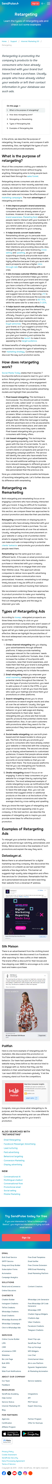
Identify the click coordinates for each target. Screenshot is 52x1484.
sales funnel (32, 176)
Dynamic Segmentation (37, 1367)
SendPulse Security (10, 1458)
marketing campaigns (12, 197)
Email (5, 1253)
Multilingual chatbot (13, 1180)
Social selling (10, 1190)
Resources (8, 1390)
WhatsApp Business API (11, 1319)
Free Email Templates (36, 1257)
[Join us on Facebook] (4, 1473)
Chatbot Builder (8, 1299)
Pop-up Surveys (34, 1347)
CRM (4, 1347)
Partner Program (34, 1419)
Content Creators (35, 1286)
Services (7, 1335)
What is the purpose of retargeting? (24, 110)
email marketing (13, 677)
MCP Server (33, 1402)
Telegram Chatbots (35, 1330)
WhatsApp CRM (34, 1310)
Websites (6, 1355)
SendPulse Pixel (34, 1343)
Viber (4, 1367)
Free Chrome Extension (37, 1265)
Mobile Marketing (12, 1194)
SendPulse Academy (10, 1394)
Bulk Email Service (9, 1257)
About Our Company (13, 1376)
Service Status (8, 1402)
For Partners (10, 1415)
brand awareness (14, 217)
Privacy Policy (8, 1451)
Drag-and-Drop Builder (11, 1265)
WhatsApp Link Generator (38, 1299)
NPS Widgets (33, 1351)
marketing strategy (16, 351)
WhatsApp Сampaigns (11, 1323)
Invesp (18, 617)
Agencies (5, 1419)
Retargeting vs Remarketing (20, 119)
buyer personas (13, 323)
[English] (43, 4)
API (29, 1398)
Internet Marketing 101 (11, 1406)
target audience (29, 341)
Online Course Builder (10, 1339)
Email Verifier (33, 1261)
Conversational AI (12, 1176)
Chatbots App (33, 1318)
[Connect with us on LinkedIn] (20, 1473)
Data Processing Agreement (13, 1461)
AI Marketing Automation (38, 1371)
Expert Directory (35, 1406)
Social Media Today (11, 373)
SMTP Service (7, 1261)
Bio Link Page (7, 1359)
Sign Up (35, 3)
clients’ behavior (9, 545)
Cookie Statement (9, 1455)
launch (27, 338)
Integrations (33, 1394)
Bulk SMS (6, 1363)
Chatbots (7, 1295)
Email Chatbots (8, 1315)
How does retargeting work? (21, 115)
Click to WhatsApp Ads (11, 1327)
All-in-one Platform (35, 1363)
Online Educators (9, 1290)
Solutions (8, 1282)
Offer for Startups (35, 1423)
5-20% (43, 302)
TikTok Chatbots (8, 1307)
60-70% (41, 299)
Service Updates (35, 1381)
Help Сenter (7, 1398)
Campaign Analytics (10, 1277)
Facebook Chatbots (36, 1326)
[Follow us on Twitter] (9, 1473)
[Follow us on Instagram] (25, 1473)
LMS (4, 1343)
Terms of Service (9, 1464)
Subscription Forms (9, 1269)
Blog (3, 1410)
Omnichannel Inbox (35, 1359)
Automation (6, 1273)
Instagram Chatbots (10, 1303)
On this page (12, 106)
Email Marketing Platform (38, 1273)
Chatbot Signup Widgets (38, 1314)
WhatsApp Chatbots (10, 1311)
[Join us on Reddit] (30, 1473)
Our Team (6, 1381)
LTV (44, 294)
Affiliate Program (9, 1427)
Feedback (6, 1385)
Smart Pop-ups (34, 1339)
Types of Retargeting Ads (19, 124)
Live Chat (32, 1355)
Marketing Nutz (30, 217)
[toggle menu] (48, 3)
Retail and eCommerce (11, 1286)
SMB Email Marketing (36, 1269)
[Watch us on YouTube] (14, 1473)
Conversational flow (13, 1183)
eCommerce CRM (9, 1351)
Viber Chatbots (34, 1322)
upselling (21, 252)
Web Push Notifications (11, 1371)
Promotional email (12, 1187)
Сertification (7, 1423)
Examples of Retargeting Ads (21, 128)
